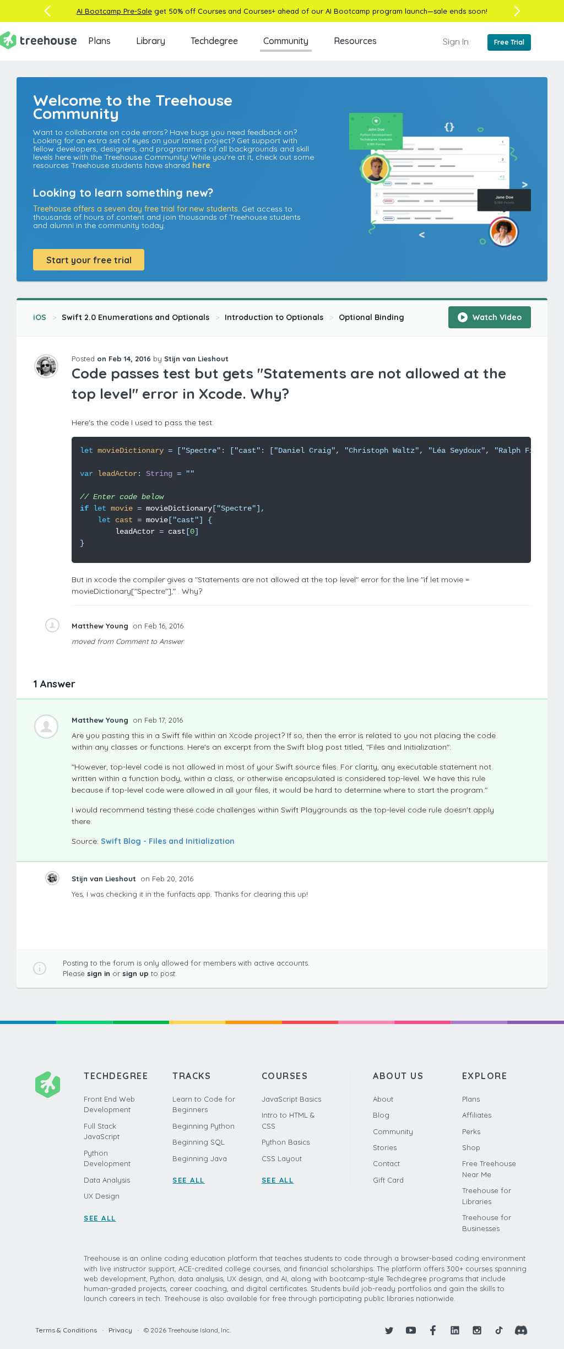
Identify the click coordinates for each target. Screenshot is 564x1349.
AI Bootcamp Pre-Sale (114, 11)
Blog (381, 1114)
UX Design (102, 1195)
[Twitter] (389, 1330)
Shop (471, 1147)
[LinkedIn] (455, 1330)
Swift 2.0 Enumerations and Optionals (135, 317)
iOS (39, 317)
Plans (99, 40)
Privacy (120, 1330)
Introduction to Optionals (274, 317)
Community (285, 40)
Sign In (456, 41)
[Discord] (521, 1330)
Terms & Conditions (66, 1330)
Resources (355, 40)
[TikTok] (499, 1330)
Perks (471, 1131)
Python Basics (286, 1141)
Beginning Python (203, 1126)
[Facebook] (433, 1330)
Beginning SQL (198, 1141)
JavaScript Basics (291, 1099)
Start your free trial (89, 260)
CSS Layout (282, 1158)
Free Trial (509, 42)
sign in (98, 973)
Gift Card (388, 1179)
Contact (386, 1163)
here (201, 165)
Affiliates (476, 1114)
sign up (135, 973)
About (383, 1099)
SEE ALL (100, 1217)
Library (150, 40)
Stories (385, 1147)
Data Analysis (107, 1179)
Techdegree (214, 40)
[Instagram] (477, 1330)
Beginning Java (199, 1158)
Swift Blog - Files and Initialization (168, 841)
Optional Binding (371, 317)
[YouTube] (411, 1330)
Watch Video (496, 317)
